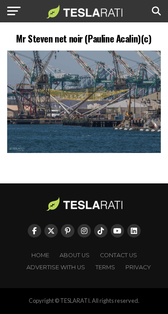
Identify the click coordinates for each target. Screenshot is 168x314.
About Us (75, 255)
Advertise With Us (55, 267)
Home (40, 255)
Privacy (138, 267)
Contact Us (118, 255)
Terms (105, 267)
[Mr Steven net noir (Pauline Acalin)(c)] (84, 150)
